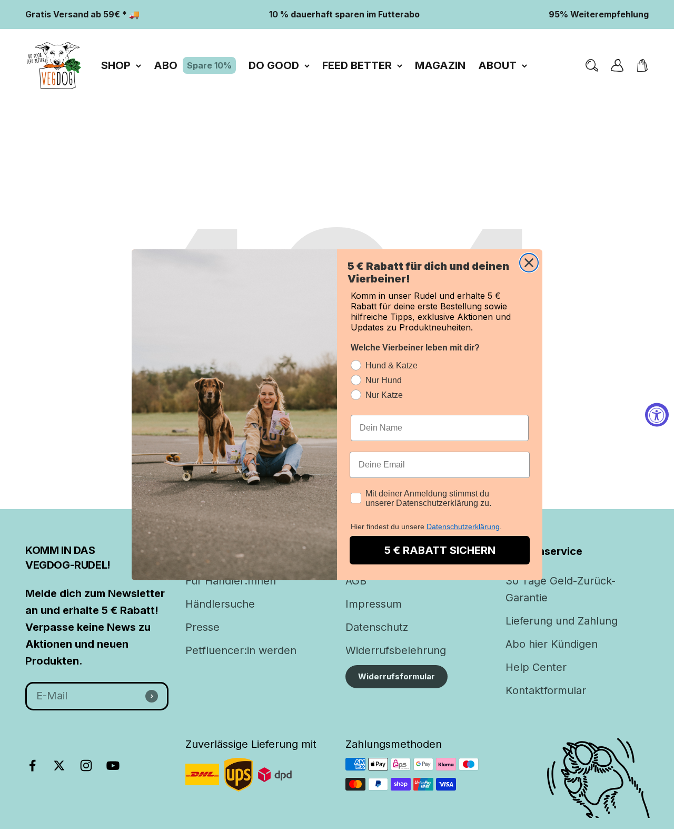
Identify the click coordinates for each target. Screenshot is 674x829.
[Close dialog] (529, 262)
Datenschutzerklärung (463, 526)
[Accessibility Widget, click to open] (657, 414)
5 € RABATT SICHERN (439, 550)
